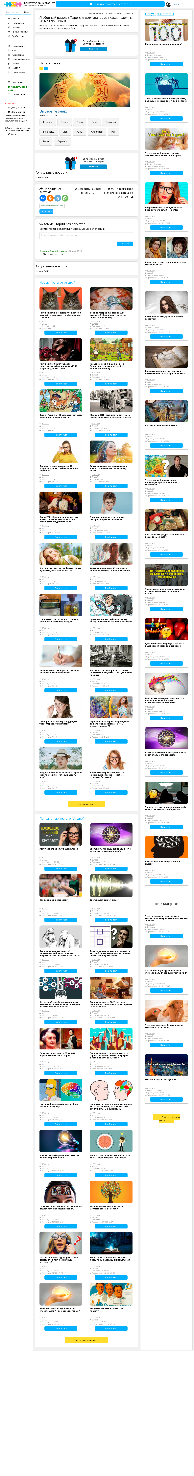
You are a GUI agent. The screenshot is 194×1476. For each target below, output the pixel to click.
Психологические (20, 59)
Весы (46, 141)
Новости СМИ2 (42, 177)
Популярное (18, 22)
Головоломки (18, 72)
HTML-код (87, 193)
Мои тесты (17, 82)
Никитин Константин (155, 55)
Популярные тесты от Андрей (62, 818)
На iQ (14, 50)
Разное (15, 63)
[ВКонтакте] (42, 198)
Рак (113, 131)
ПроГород (151, 927)
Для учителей (18, 107)
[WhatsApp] (65, 198)
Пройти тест (61, 332)
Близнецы (48, 131)
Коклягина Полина (154, 1090)
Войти (176, 4)
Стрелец (62, 141)
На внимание (18, 46)
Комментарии (19, 94)
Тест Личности (109, 13)
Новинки (16, 27)
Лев (65, 131)
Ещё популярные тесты (86, 1340)
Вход (13, 134)
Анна (149, 382)
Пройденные (18, 36)
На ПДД (15, 68)
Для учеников (18, 111)
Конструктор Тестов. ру (39, 3)
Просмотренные (20, 31)
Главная (15, 18)
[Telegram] (57, 198)
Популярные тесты (159, 13)
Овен (80, 122)
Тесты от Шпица (153, 327)
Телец (64, 122)
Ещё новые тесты (86, 804)
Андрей (95, 13)
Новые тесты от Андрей (57, 282)
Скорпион (97, 131)
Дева (94, 122)
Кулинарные (17, 54)
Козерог (47, 122)
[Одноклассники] (50, 198)
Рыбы (79, 131)
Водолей (111, 122)
